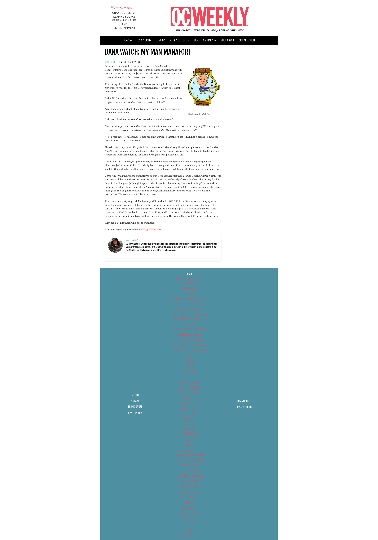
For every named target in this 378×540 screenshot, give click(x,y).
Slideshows (227, 40)
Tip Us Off (189, 523)
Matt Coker (111, 62)
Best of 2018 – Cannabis (190, 303)
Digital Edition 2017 (191, 434)
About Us (137, 395)
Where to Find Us (189, 534)
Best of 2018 (189, 294)
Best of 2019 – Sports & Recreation (190, 350)
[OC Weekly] (121, 7)
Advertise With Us (189, 283)
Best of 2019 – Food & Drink (191, 340)
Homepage (189, 440)
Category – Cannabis (189, 393)
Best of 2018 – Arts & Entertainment (190, 298)
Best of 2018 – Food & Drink (191, 308)
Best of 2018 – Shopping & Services (191, 314)
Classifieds (189, 419)
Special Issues (189, 508)
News (126, 40)
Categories (191, 361)
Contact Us (136, 401)
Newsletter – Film (191, 470)
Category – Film (189, 398)
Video (189, 529)
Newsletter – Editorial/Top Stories (191, 460)
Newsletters (189, 450)
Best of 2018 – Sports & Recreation (190, 319)
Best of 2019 (189, 325)
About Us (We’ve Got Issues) (189, 278)
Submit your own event (189, 513)
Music (161, 40)
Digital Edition (247, 40)
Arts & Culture (178, 40)
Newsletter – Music (191, 481)
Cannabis (208, 40)
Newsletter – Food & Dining (191, 476)
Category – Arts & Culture (189, 388)
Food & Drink (144, 40)
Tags (191, 376)
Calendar (189, 356)
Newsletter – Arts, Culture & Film (190, 455)
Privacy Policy (134, 413)
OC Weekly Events (189, 492)
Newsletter (189, 445)
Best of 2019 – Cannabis (190, 334)
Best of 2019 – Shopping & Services (191, 345)
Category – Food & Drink (189, 403)
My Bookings (191, 371)
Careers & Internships (189, 382)
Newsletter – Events (190, 465)
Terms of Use (135, 406)
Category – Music (189, 409)
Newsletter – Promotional (191, 486)
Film (196, 40)
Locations (190, 366)
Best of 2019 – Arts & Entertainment (190, 329)
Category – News (189, 414)
